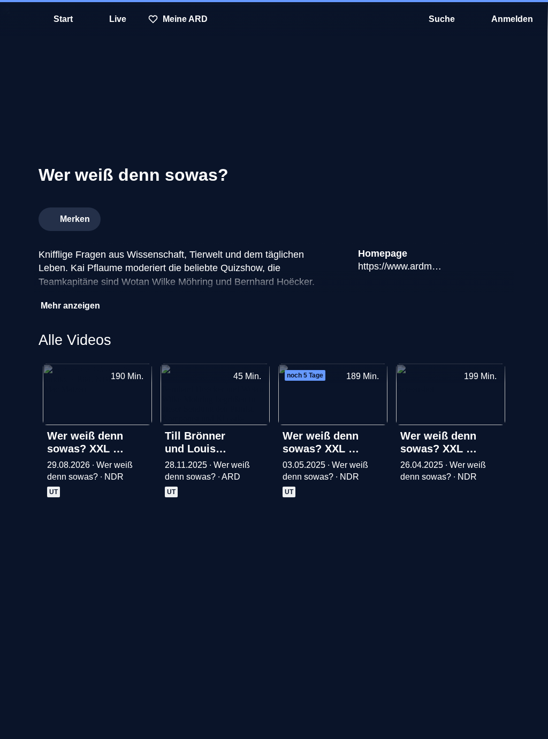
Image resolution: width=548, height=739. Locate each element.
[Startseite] (274, 19)
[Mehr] (140, 437)
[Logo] (429, 216)
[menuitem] (16, 19)
